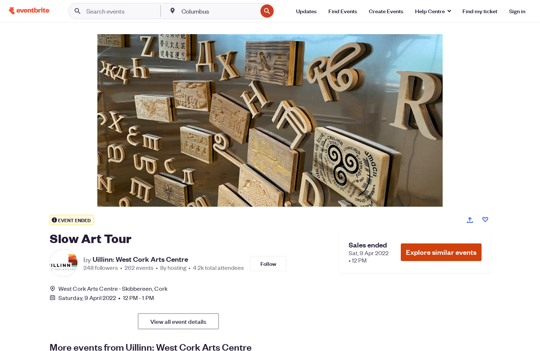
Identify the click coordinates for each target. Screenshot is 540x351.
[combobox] (218, 11)
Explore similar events (441, 252)
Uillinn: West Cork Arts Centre (140, 259)
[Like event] (485, 219)
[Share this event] (469, 220)
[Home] (29, 11)
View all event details (178, 321)
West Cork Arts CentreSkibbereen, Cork (113, 288)
